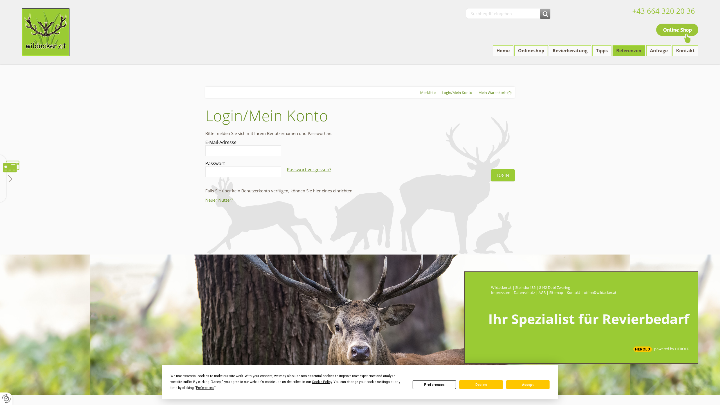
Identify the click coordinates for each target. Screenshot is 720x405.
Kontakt (573, 292)
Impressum (500, 292)
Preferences (434, 385)
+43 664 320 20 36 (663, 11)
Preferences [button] (205, 388)
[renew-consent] (6, 398)
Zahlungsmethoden (9, 178)
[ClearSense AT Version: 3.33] (642, 349)
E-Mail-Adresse (221, 142)
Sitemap (556, 292)
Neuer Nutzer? (219, 200)
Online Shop (677, 33)
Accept (528, 385)
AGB (542, 292)
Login (503, 175)
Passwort (215, 163)
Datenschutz (524, 292)
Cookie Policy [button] (322, 382)
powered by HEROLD (671, 348)
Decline (481, 385)
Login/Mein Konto (457, 92)
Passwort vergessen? (309, 169)
